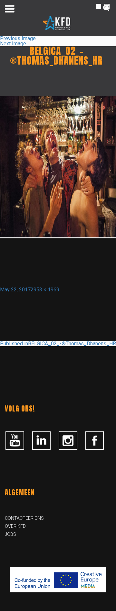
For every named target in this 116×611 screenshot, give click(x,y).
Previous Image (18, 38)
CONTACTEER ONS (24, 518)
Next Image (13, 43)
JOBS (10, 534)
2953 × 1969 (45, 290)
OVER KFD (15, 526)
